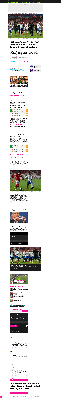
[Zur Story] (25, 388)
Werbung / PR (18, 396)
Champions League (14, 13)
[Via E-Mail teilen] (14, 57)
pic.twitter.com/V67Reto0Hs (20, 69)
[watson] (9, 0)
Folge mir (26, 61)
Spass (24, 2)
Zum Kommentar (14, 367)
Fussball (22, 306)
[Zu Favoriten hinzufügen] (17, 57)
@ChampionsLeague (13, 69)
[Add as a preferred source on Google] (21, 57)
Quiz (33, 2)
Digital (26, 2)
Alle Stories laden (19, 302)
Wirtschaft (16, 2)
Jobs (21, 396)
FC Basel (11, 306)
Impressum (24, 396)
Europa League (22, 305)
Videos (36, 2)
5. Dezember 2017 (21, 70)
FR (40, 0)
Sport (19, 2)
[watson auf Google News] (25, 57)
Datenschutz (31, 396)
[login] (1, 397)
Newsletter (13, 396)
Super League (16, 306)
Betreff (11, 320)
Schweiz (9, 2)
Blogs (31, 2)
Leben (22, 2)
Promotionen (39, 2)
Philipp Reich (14, 61)
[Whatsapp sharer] (12, 269)
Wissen (29, 2)
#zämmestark (21, 68)
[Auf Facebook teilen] (10, 57)
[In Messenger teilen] (12, 57)
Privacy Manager (36, 396)
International (13, 2)
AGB (27, 396)
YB (19, 306)
